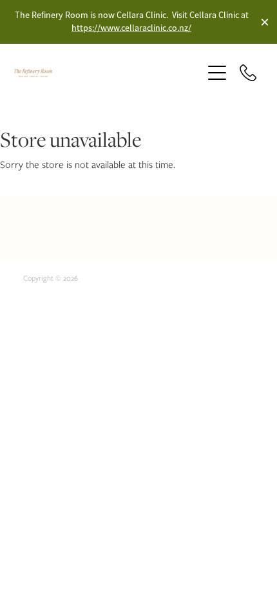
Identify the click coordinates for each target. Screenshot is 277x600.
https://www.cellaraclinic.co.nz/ (131, 27)
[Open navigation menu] (217, 72)
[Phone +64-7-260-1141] (248, 72)
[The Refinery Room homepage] (101, 73)
